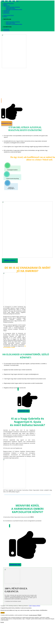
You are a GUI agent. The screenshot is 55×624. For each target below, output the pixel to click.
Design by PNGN (36, 605)
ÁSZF (30, 605)
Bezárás (2, 622)
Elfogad (2, 612)
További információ (33, 615)
